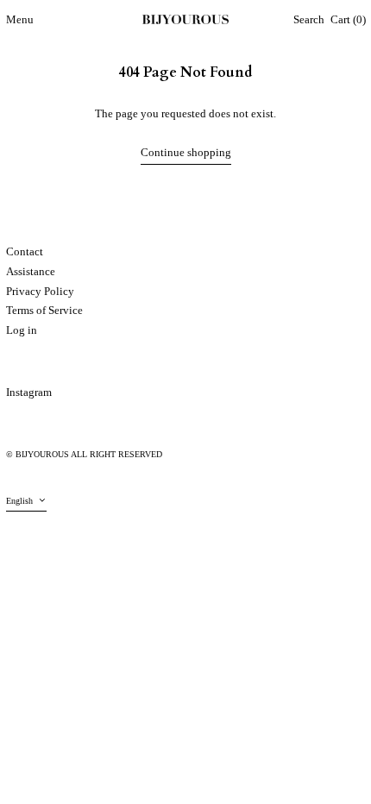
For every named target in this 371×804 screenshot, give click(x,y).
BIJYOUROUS (42, 454)
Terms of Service (44, 310)
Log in (21, 329)
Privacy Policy (40, 291)
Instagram (29, 392)
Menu (20, 19)
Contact (24, 251)
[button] (308, 20)
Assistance (30, 271)
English (20, 501)
